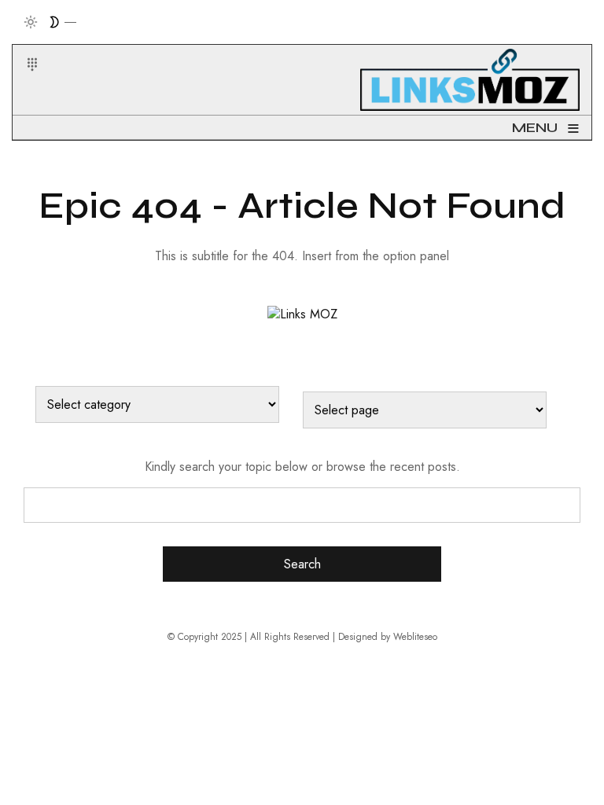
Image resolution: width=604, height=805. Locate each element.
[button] (22, 45)
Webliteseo (415, 637)
